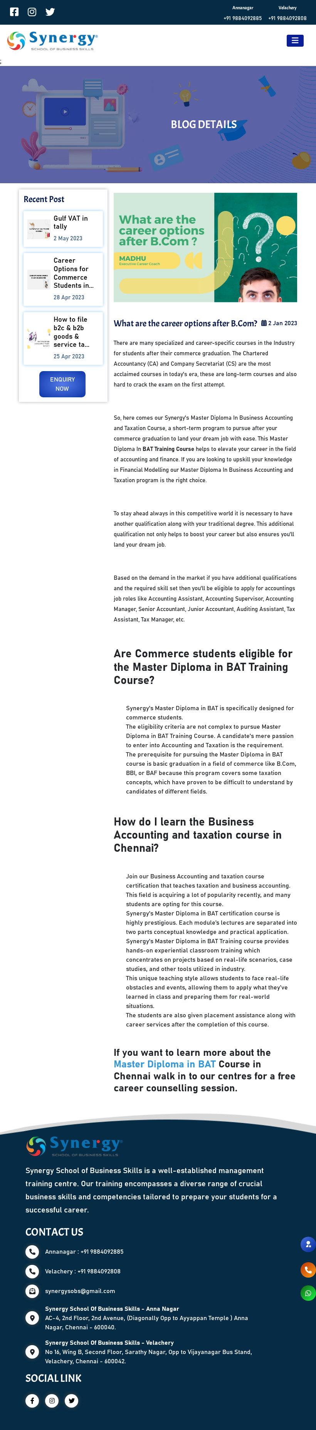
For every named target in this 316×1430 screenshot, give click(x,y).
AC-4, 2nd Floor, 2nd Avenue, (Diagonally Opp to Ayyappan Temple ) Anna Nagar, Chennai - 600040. (146, 1318)
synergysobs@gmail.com (80, 1291)
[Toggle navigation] (295, 41)
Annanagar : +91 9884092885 (84, 1252)
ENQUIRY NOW (62, 384)
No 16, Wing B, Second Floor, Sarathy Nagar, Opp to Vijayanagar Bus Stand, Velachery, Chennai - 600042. (148, 1352)
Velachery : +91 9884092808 (83, 1271)
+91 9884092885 (243, 18)
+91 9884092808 (287, 18)
